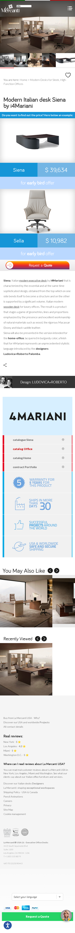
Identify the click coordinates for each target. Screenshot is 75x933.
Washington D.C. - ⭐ (16, 754)
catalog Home (22, 458)
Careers (7, 800)
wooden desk (11, 306)
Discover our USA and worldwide (26, 722)
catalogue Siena (23, 439)
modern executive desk (33, 280)
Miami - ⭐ (10, 750)
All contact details (13, 726)
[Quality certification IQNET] (25, 832)
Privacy (7, 805)
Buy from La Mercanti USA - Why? (21, 717)
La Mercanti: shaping (29, 787)
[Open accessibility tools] (7, 925)
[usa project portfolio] (38, 525)
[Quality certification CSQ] (16, 832)
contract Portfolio (25, 467)
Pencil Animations (13, 796)
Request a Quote (37, 916)
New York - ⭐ (12, 741)
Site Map (8, 809)
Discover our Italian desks (23, 783)
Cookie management (14, 813)
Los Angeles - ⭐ (14, 746)
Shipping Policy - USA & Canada (20, 792)
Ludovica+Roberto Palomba (43, 384)
